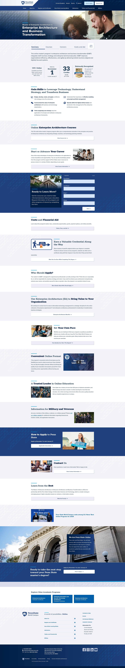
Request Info (99, 3)
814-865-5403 (27, 649)
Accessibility (34, 658)
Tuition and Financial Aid (88, 8)
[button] (78, 3)
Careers (63, 47)
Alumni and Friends (88, 629)
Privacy (48, 658)
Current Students (60, 3)
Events (73, 3)
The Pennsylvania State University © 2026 (40, 661)
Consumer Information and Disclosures (59, 658)
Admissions (75, 8)
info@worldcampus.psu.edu (31, 650)
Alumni (68, 3)
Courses (49, 47)
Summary (35, 47)
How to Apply (89, 3)
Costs (79, 47)
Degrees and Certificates (44, 8)
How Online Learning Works (61, 8)
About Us (32, 8)
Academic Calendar (87, 622)
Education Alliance (88, 631)
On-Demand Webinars (88, 619)
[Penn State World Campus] (27, 3)
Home (24, 8)
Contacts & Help (87, 613)
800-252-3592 (34, 652)
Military (100, 8)
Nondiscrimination (41, 658)
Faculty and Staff (88, 634)
